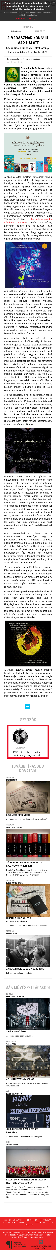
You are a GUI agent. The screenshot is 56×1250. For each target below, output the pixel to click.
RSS (5, 1220)
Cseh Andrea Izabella (15, 996)
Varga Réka (11, 1044)
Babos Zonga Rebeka (14, 883)
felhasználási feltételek (27, 1222)
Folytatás (20, 18)
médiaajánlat (45, 1220)
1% (10, 1220)
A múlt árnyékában (16, 1031)
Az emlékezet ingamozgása (20, 1079)
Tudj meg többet (34, 19)
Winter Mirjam (12, 1144)
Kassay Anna (11, 934)
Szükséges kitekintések (18, 815)
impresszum (8, 1222)
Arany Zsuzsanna (14, 827)
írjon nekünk (31, 1220)
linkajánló (18, 1220)
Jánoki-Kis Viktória (14, 1094)
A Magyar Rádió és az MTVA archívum (25, 969)
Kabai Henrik (11, 780)
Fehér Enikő (16, 31)
